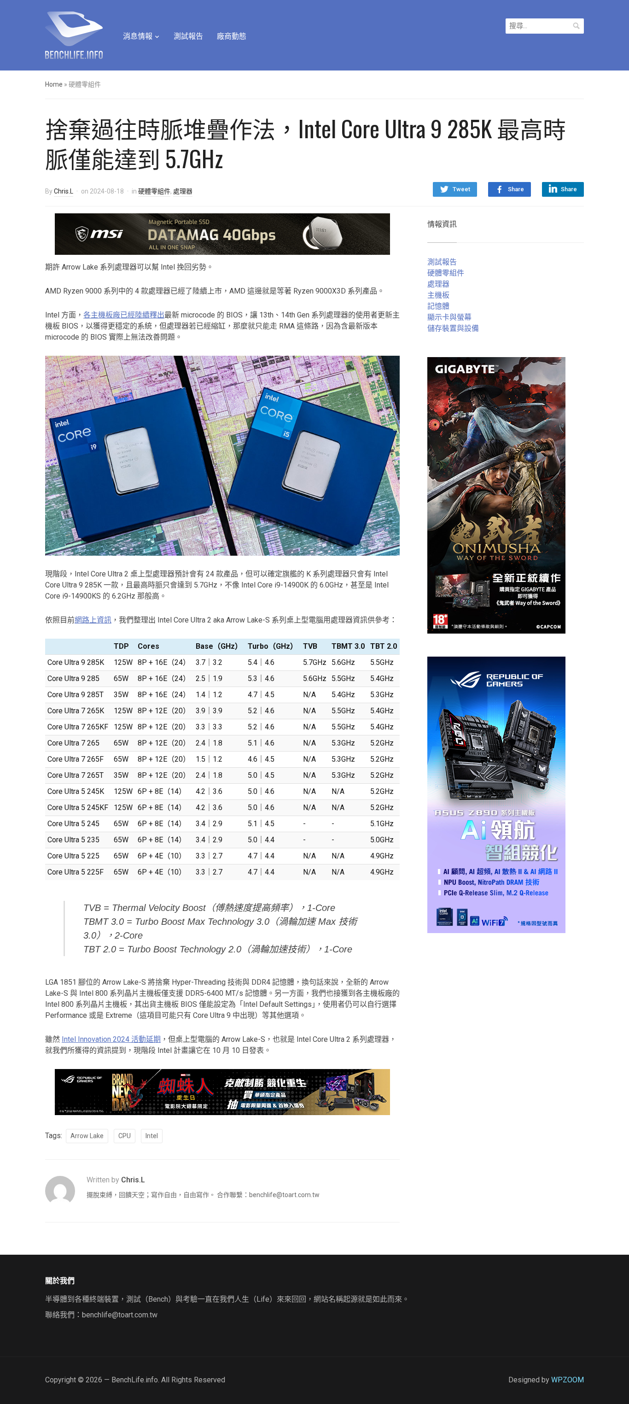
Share (516, 189)
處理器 (182, 191)
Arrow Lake (87, 1136)
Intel (152, 1136)
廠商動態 (231, 36)
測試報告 (188, 36)
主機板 (438, 295)
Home (54, 84)
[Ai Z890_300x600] (496, 794)
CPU (124, 1136)
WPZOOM (567, 1379)
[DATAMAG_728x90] (222, 233)
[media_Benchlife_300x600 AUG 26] (496, 494)
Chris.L (63, 191)
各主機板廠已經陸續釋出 (123, 315)
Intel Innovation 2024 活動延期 (111, 1039)
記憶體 (438, 306)
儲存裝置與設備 (453, 328)
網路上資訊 (93, 620)
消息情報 (137, 36)
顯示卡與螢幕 (449, 317)
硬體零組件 (154, 191)
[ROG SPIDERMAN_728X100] (222, 1091)
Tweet (461, 189)
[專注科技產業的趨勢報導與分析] (74, 34)
